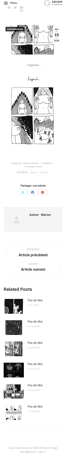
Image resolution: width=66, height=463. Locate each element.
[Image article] (14, 306)
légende (43, 172)
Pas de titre (35, 300)
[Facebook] (32, 192)
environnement (15, 29)
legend (34, 172)
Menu (13, 3)
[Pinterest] (42, 192)
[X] (22, 192)
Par (46, 163)
